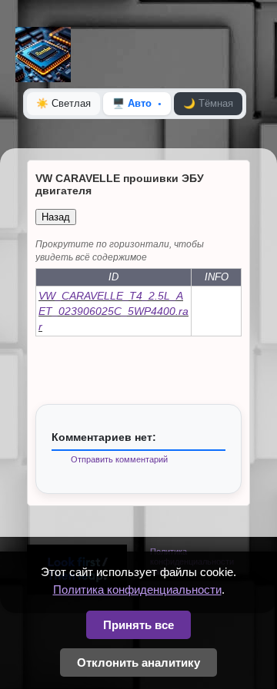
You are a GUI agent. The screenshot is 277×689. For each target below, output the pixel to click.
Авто (132, 103)
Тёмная (208, 103)
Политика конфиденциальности (137, 589)
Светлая (63, 103)
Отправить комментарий (119, 459)
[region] (138, 287)
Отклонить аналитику (138, 662)
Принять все (138, 624)
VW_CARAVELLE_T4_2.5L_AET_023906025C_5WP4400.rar (113, 311)
